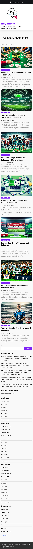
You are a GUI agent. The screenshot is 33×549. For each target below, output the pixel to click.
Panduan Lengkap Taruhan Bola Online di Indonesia (14, 201)
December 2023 (5, 502)
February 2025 (5, 458)
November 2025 (5, 429)
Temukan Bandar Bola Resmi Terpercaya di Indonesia (13, 116)
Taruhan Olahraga (6, 531)
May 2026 (4, 410)
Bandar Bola (5, 70)
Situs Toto (4, 535)
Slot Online (4, 528)
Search (3, 346)
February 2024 (5, 495)
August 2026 (5, 401)
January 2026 (5, 423)
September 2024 (6, 473)
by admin (3, 77)
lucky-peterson (8, 24)
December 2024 (5, 464)
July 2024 (4, 480)
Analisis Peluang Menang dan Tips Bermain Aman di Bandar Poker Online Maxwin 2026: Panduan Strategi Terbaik (16, 379)
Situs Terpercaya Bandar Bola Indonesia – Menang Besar (13, 159)
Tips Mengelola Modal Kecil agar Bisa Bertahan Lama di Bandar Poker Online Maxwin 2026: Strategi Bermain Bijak (16, 358)
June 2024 (4, 483)
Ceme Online (5, 515)
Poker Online (4, 518)
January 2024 (5, 499)
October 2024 (5, 470)
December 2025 (5, 426)
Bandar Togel (5, 512)
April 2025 (4, 451)
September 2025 (6, 436)
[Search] (30, 17)
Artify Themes (10, 546)
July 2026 (4, 404)
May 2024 (4, 486)
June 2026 (4, 407)
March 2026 (4, 417)
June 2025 (4, 445)
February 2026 (5, 420)
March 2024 (4, 492)
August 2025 (5, 439)
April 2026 (4, 413)
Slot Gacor (4, 525)
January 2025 (5, 461)
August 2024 (5, 477)
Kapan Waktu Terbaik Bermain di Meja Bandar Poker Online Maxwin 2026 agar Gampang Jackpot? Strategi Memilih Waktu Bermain (16, 372)
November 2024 (5, 467)
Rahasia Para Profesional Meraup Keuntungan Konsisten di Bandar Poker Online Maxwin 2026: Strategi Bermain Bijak (15, 365)
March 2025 (4, 454)
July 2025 (4, 442)
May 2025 (4, 448)
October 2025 (5, 432)
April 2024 (4, 489)
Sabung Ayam (5, 522)
